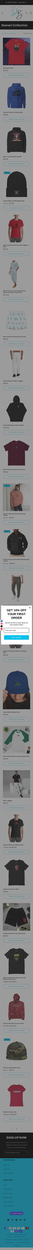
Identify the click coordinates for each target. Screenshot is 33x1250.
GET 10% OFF (16, 637)
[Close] (30, 607)
